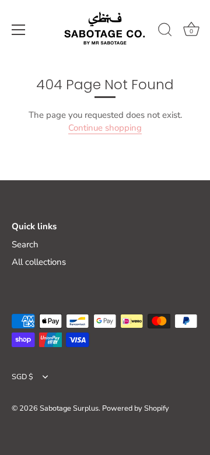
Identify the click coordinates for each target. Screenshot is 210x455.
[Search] (165, 31)
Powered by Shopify (135, 408)
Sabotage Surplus (69, 408)
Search (25, 244)
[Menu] (19, 30)
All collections (39, 262)
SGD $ (22, 377)
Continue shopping (105, 128)
